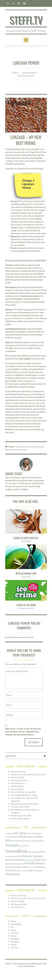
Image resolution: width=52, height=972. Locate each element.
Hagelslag (35, 852)
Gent (42, 841)
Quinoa (9, 863)
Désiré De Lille (21, 841)
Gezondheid (30, 446)
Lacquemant (29, 860)
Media (13, 935)
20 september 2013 (26, 608)
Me (12, 927)
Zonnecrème (12, 874)
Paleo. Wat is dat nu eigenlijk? (23, 792)
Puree (45, 860)
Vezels (24, 449)
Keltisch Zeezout (32, 856)
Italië (15, 857)
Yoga (30, 870)
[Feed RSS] (8, 3)
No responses (29, 73)
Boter (8, 840)
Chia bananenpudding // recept (24, 795)
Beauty (14, 944)
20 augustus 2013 (25, 75)
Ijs (11, 856)
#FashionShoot (17, 786)
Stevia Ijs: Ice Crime (26, 605)
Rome (21, 864)
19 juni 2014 (26, 576)
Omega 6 (17, 449)
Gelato (37, 841)
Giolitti (29, 852)
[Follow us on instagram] (18, 3)
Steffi (15, 73)
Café (13, 841)
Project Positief (17, 777)
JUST (19, 856)
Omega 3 (9, 449)
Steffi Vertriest (36, 863)
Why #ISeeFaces (18, 783)
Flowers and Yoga (18, 771)
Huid (42, 851)
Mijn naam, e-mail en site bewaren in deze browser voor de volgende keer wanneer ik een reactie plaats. (23, 731)
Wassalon (24, 871)
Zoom (13, 930)
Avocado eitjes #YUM (20, 806)
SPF (25, 863)
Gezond (11, 845)
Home (13, 921)
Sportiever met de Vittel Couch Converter (28, 774)
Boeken (39, 836)
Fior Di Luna (30, 841)
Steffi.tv (26, 20)
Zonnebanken (38, 871)
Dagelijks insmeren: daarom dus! (25, 803)
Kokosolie (19, 859)
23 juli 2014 (26, 541)
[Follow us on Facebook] (13, 3)
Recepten (15, 941)
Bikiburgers (14, 837)
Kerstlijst (9, 859)
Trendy (7, 867)
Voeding (11, 870)
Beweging (15, 938)
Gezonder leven (23, 846)
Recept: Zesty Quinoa (20, 818)
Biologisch (23, 836)
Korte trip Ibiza (17, 789)
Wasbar (18, 871)
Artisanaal (30, 833)
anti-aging (20, 446)
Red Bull (16, 864)
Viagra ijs (32, 867)
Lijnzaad (40, 446)
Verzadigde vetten (20, 867)
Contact (14, 947)
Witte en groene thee (26, 573)
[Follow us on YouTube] (23, 3)
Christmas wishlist (18, 780)
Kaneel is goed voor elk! (26, 538)
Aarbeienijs (9, 833)
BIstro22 (32, 837)
